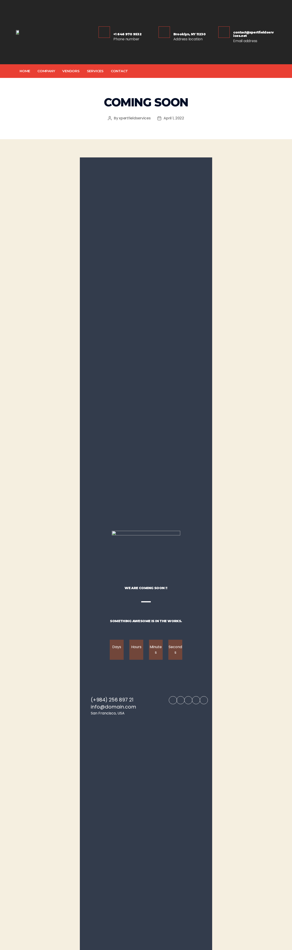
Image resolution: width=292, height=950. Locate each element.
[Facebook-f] (236, 71)
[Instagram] (263, 71)
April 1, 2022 (174, 118)
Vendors (70, 71)
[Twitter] (245, 71)
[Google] (254, 71)
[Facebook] (173, 700)
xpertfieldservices (135, 118)
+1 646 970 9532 (127, 34)
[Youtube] (204, 700)
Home (25, 71)
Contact (119, 71)
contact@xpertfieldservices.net (253, 34)
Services (95, 71)
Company (46, 71)
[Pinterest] (272, 71)
